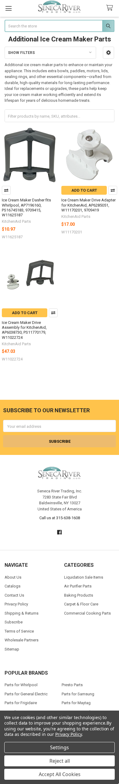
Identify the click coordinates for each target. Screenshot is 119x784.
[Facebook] (59, 532)
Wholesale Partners (21, 640)
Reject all (59, 760)
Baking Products (78, 595)
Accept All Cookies (60, 774)
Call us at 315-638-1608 (59, 518)
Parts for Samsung (78, 694)
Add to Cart (84, 190)
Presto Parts (72, 685)
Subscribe (14, 622)
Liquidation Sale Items (83, 577)
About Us (13, 577)
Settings (59, 747)
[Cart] (111, 8)
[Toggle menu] (8, 8)
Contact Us (14, 595)
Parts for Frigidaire (21, 703)
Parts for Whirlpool (21, 685)
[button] (108, 53)
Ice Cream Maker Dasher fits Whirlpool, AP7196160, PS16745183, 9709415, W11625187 (26, 207)
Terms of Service (19, 631)
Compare (6, 190)
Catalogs (12, 586)
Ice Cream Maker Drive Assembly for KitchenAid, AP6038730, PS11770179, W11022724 (24, 330)
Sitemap (12, 649)
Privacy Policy (16, 604)
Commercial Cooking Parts (87, 613)
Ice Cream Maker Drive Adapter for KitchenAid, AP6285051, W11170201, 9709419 (88, 205)
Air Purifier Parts (78, 586)
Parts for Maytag (76, 703)
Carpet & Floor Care (81, 604)
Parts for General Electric (26, 694)
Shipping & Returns (21, 613)
